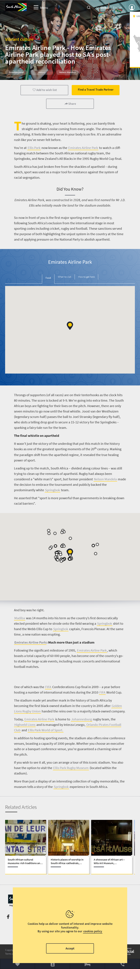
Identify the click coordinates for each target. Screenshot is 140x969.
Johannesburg (81, 719)
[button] (69, 325)
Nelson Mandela (105, 479)
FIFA (48, 687)
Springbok (52, 490)
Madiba (19, 618)
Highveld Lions (24, 724)
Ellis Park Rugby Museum (71, 768)
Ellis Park (34, 148)
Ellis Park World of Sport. (45, 730)
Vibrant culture (19, 39)
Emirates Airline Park (83, 148)
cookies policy (92, 931)
